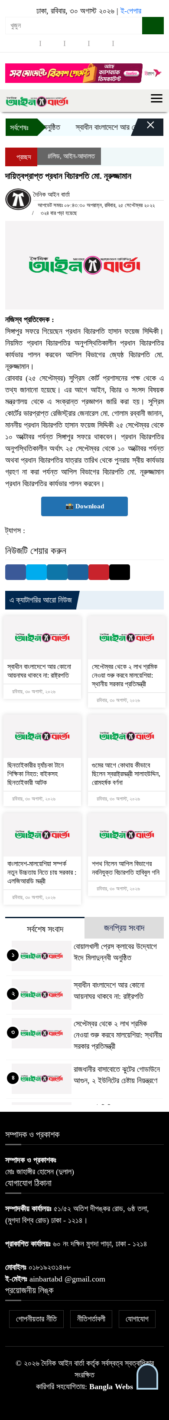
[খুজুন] (153, 25)
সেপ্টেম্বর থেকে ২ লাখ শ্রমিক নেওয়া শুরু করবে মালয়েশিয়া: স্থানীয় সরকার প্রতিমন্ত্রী (124, 675)
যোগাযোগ (137, 1319)
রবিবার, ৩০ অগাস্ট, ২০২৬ (33, 692)
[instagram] (76, 43)
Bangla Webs (111, 1386)
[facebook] (28, 43)
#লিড (54, 156)
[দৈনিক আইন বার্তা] (36, 100)
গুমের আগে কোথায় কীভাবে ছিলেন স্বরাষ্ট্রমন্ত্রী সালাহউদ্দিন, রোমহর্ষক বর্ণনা (126, 773)
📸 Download (84, 506)
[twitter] (52, 43)
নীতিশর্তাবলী (91, 1319)
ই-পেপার (130, 11)
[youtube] (125, 43)
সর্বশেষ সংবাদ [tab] (45, 929)
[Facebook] (15, 572)
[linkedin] (101, 43)
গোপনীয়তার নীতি (36, 1319)
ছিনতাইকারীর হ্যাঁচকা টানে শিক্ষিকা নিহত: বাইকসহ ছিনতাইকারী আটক (35, 773)
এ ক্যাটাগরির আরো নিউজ (41, 600)
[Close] (143, 129)
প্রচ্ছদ (23, 157)
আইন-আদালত (79, 156)
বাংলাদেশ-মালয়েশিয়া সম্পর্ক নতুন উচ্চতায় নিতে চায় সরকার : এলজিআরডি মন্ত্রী (41, 872)
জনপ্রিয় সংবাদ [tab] (124, 927)
